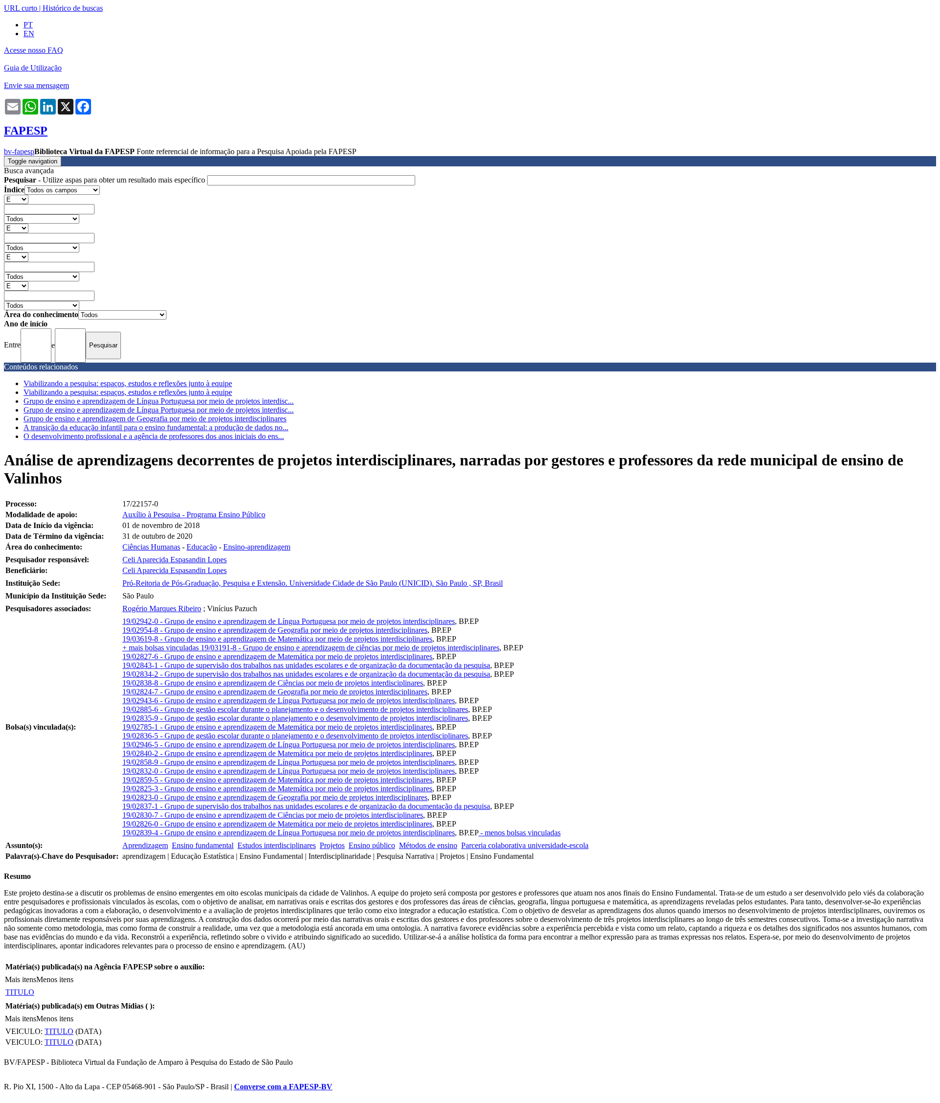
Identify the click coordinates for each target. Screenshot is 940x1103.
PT (28, 25)
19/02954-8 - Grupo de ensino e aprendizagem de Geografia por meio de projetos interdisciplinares (274, 630)
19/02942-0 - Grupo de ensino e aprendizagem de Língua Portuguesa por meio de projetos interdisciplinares (288, 621)
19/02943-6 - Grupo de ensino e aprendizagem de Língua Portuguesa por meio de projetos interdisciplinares (288, 700)
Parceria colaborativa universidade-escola (524, 845)
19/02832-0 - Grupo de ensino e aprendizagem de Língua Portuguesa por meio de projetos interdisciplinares (288, 771)
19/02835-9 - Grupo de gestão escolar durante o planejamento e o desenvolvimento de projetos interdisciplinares (295, 718)
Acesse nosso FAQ (33, 50)
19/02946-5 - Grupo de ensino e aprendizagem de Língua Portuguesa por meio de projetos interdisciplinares (288, 744)
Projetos (332, 845)
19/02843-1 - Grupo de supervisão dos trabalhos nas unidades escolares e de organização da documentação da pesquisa (306, 665)
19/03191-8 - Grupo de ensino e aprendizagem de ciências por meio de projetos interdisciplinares (350, 647)
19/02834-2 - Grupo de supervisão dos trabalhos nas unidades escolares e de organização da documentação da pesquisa (306, 674)
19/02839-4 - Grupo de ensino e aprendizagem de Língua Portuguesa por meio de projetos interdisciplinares (288, 832)
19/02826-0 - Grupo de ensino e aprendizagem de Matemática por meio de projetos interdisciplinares (277, 824)
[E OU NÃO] (16, 199)
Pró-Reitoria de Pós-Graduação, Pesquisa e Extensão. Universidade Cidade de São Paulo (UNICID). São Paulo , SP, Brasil (312, 583)
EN (29, 33)
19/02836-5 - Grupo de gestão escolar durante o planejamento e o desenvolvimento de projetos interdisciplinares (295, 736)
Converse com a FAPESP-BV (283, 1086)
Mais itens (20, 979)
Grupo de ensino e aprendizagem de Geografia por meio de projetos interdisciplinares (155, 418)
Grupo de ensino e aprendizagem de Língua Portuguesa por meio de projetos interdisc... (159, 401)
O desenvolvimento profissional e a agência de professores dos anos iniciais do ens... (154, 436)
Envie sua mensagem (36, 85)
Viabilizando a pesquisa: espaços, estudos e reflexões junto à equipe (128, 383)
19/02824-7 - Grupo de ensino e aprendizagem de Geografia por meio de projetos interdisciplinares (274, 692)
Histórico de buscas (73, 8)
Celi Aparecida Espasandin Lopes (174, 559)
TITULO (19, 992)
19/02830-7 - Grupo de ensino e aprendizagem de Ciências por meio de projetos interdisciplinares (272, 815)
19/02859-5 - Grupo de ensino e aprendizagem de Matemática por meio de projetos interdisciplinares (277, 780)
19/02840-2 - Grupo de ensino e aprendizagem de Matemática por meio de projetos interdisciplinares (277, 753)
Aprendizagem (145, 845)
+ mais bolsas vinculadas (161, 647)
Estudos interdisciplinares (276, 845)
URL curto (20, 8)
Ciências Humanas (151, 547)
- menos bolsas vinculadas (519, 832)
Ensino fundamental (203, 845)
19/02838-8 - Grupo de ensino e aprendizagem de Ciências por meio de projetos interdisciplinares (272, 683)
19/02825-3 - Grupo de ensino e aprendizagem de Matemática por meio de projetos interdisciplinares (277, 788)
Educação (202, 547)
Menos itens (54, 979)
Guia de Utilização (33, 68)
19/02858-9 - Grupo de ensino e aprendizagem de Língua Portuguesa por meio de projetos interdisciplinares (288, 762)
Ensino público (372, 845)
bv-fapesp (19, 151)
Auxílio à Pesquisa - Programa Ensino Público (193, 514)
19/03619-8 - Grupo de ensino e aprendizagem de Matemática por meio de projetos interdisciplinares (277, 639)
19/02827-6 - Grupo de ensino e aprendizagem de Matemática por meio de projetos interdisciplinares (277, 656)
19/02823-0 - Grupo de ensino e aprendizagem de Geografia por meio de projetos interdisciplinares (274, 797)
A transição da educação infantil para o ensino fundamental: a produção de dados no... (156, 427)
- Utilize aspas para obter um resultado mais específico (105, 180)
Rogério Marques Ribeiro (161, 608)
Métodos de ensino (428, 845)
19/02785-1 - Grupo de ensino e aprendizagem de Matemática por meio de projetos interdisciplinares (277, 727)
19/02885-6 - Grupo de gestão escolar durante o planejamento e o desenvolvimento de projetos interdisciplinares (295, 709)
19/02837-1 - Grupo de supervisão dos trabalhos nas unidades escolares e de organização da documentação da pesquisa (306, 806)
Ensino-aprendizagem (256, 547)
